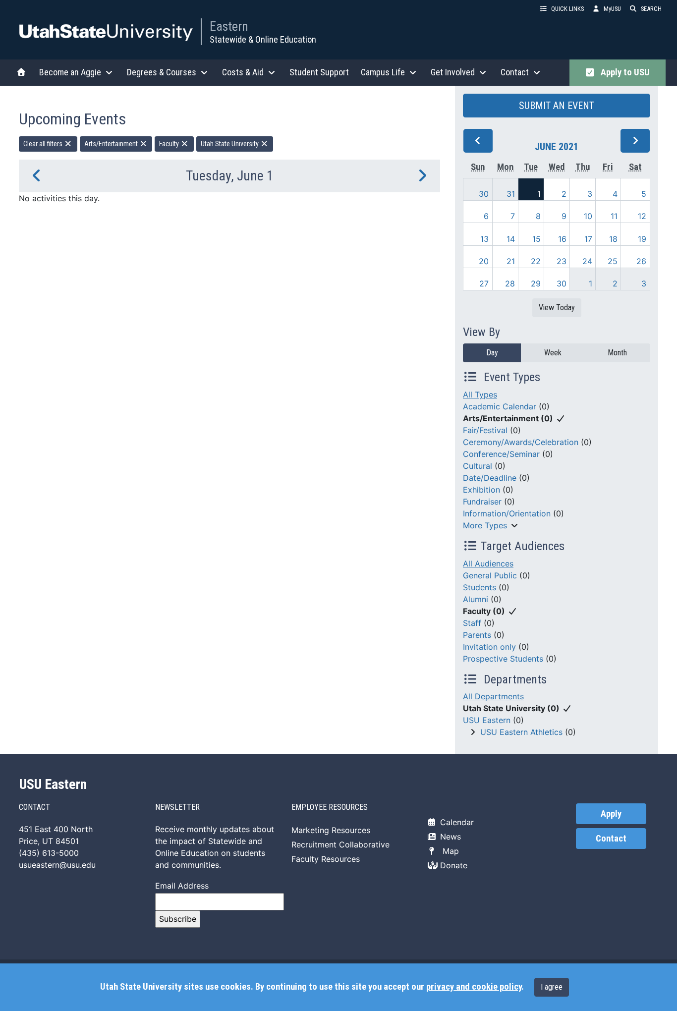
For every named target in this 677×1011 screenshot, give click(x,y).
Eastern (229, 26)
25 (613, 261)
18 (613, 239)
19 (642, 239)
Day (492, 352)
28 (510, 283)
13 (484, 239)
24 (587, 261)
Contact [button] (515, 72)
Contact (611, 838)
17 (588, 239)
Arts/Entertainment (111, 144)
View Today (557, 307)
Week (553, 352)
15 (536, 239)
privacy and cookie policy (473, 986)
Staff (472, 623)
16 (562, 239)
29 (536, 283)
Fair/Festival (485, 430)
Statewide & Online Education (263, 39)
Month (617, 352)
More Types (485, 525)
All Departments (493, 696)
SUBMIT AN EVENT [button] (556, 106)
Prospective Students (503, 659)
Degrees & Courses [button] (161, 72)
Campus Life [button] (383, 72)
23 (561, 261)
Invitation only (489, 647)
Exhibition (481, 490)
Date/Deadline (489, 478)
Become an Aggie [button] (70, 72)
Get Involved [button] (453, 72)
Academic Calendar (499, 406)
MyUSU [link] (612, 8)
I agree (552, 987)
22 (536, 261)
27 (484, 283)
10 (588, 216)
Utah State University (230, 144)
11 (614, 216)
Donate (452, 865)
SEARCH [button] (651, 8)
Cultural (477, 466)
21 (511, 261)
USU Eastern (486, 720)
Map (448, 851)
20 (484, 261)
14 (511, 239)
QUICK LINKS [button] (567, 8)
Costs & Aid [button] (243, 72)
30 (484, 194)
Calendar (456, 822)
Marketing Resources (330, 830)
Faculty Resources (325, 859)
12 (642, 216)
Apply (611, 813)
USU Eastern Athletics (521, 732)
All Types (480, 394)
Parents (477, 635)
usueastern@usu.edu (57, 865)
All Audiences (488, 563)
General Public (490, 575)
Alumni (475, 599)
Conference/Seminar (501, 454)
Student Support (319, 72)
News (449, 837)
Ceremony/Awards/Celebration (520, 442)
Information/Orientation (507, 513)
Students (479, 587)
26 (641, 261)
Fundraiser (482, 501)
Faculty (169, 144)
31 (511, 194)
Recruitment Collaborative (340, 844)
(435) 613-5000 (49, 853)
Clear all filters (43, 144)
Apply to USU (623, 72)
